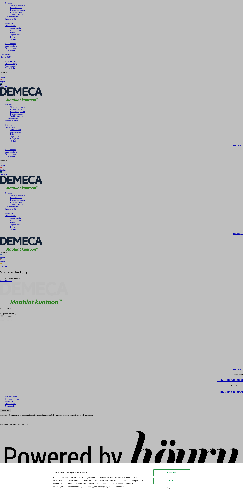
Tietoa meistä (10, 26)
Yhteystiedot (10, 50)
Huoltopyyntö (10, 44)
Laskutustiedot (6, 320)
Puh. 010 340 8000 (230, 380)
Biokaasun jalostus (17, 10)
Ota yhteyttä (5, 55)
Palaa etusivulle (6, 281)
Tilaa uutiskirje (11, 46)
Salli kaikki (171, 473)
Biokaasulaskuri (16, 12)
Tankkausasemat (16, 14)
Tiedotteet (14, 39)
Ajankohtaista (15, 30)
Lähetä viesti (5, 410)
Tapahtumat (14, 35)
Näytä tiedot (171, 488)
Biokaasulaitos (16, 8)
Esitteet (13, 32)
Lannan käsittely (11, 19)
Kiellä (171, 481)
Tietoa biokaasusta (17, 5)
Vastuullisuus (10, 48)
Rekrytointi (14, 37)
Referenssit (9, 23)
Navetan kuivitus (12, 17)
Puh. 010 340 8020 (230, 392)
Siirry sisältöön (6, 57)
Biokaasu (9, 3)
